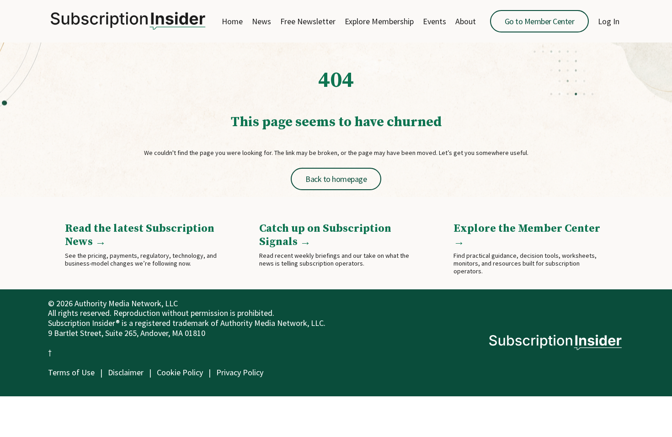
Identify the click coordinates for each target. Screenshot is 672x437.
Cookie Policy (180, 372)
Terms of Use (71, 372)
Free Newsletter (308, 21)
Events (434, 21)
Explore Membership (379, 21)
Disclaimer (126, 372)
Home (232, 21)
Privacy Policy (239, 372)
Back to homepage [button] (336, 179)
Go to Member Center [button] (540, 21)
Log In (608, 21)
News (261, 21)
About (465, 21)
